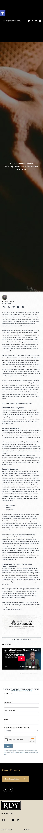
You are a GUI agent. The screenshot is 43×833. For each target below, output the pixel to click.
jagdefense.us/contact (24, 403)
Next (8, 746)
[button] (2, 13)
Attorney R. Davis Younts (16, 460)
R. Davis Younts (8, 301)
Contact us (31, 607)
